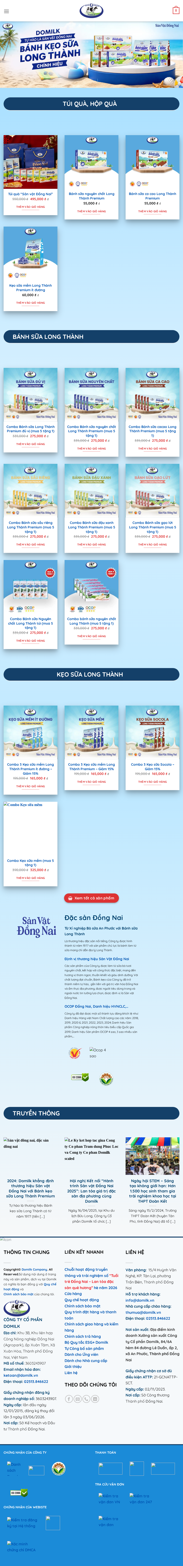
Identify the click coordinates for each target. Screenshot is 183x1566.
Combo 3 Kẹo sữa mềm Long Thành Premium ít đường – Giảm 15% (30, 768)
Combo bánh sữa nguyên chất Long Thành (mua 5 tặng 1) (91, 621)
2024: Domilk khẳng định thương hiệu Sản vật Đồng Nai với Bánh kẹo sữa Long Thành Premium (30, 1188)
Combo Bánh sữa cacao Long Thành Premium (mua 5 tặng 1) (152, 431)
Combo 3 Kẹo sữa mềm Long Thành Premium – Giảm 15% (91, 766)
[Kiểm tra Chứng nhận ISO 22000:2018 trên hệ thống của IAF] (19, 1492)
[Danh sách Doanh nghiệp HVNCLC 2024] (14, 1468)
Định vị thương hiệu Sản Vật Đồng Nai (97, 959)
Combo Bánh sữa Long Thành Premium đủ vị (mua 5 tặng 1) (30, 429)
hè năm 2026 (105, 1287)
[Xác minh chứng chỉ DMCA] (21, 1548)
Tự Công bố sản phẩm (84, 1348)
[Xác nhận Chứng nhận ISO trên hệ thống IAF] (80, 1077)
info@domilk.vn (140, 1300)
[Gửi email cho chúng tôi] (77, 1399)
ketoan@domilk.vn (21, 1375)
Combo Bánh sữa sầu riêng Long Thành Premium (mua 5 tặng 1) (30, 527)
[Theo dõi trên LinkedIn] (95, 1399)
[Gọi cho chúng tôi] (86, 1399)
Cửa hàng (73, 1293)
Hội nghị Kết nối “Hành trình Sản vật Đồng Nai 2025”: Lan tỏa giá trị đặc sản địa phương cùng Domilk (91, 1191)
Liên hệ (71, 1372)
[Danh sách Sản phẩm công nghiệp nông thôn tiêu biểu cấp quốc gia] (58, 1468)
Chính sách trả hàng (83, 1336)
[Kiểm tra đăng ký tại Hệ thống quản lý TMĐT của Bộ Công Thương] (23, 1523)
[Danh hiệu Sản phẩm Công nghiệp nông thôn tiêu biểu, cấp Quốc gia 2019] (106, 1079)
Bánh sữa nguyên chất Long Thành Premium (91, 196)
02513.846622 (36, 1381)
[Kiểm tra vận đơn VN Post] (110, 1499)
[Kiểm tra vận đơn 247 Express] (141, 1499)
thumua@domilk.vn (143, 1312)
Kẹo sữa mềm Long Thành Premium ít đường (30, 287)
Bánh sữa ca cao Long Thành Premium (152, 196)
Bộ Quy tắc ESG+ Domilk (86, 1342)
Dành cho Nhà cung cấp (86, 1360)
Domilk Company (34, 1269)
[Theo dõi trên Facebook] (69, 1399)
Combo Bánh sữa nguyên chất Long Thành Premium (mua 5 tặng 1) (91, 431)
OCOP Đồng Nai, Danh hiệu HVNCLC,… (96, 1006)
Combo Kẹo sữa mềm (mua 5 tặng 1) (30, 863)
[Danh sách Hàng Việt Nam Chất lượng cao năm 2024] (75, 1053)
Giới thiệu (73, 1366)
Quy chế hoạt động (82, 1299)
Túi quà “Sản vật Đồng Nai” (30, 194)
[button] (6, 10)
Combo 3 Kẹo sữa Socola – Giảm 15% (152, 766)
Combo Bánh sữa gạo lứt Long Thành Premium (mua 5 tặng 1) (152, 527)
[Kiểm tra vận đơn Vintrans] (110, 1521)
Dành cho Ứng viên (81, 1354)
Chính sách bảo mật (19, 1294)
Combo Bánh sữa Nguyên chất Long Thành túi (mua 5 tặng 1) (30, 623)
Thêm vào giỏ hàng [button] (30, 207)
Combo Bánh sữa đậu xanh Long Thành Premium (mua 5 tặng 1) (91, 527)
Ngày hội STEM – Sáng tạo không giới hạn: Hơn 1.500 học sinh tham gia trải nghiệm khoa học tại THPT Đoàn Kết (152, 1191)
